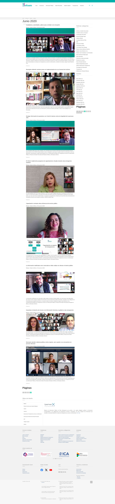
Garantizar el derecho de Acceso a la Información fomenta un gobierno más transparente (50, 310)
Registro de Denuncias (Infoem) (45, 438)
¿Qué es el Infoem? (25, 434)
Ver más (78, 412)
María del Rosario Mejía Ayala (82, 54)
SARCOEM (42, 442)
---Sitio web (78, 476)
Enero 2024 (78, 78)
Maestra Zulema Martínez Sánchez (83, 49)
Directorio (24, 438)
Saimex (25, 408)
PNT (24, 419)
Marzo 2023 (78, 96)
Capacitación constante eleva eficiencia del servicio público (41, 203)
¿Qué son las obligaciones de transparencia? (65, 441)
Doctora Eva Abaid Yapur (81, 36)
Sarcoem (25, 411)
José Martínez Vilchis (80, 45)
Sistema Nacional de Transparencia (83, 65)
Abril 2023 (78, 95)
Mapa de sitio (78, 470)
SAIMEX (41, 441)
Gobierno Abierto (79, 38)
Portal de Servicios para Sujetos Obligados (31, 406)
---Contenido (78, 478)
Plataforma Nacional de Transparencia (46, 437)
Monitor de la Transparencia (81, 441)
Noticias (31, 18)
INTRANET (42, 434)
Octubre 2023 (79, 84)
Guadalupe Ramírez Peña (81, 40)
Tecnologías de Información (81, 67)
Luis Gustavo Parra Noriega (81, 47)
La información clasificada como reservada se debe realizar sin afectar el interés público (49, 265)
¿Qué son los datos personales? (63, 437)
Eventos (23, 470)
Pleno (23, 437)
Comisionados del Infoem (81, 34)
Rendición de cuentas (80, 60)
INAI (77, 41)
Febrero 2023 (79, 98)
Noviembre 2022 (79, 104)
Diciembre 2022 (79, 102)
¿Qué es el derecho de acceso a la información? (66, 434)
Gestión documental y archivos (81, 438)
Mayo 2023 (78, 93)
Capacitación (78, 434)
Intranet (25, 424)
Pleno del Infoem (79, 56)
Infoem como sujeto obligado (27, 439)
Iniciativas (82, 5)
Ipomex (25, 403)
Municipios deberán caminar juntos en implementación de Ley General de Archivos (48, 69)
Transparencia (75, 5)
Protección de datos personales (82, 58)
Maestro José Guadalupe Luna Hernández (84, 52)
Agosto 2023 (78, 87)
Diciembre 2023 (79, 80)
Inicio (36, 5)
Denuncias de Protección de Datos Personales (31, 416)
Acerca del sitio (78, 469)
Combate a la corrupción (80, 437)
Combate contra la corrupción (82, 32)
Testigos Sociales (26, 421)
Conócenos (41, 5)
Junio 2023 (78, 91)
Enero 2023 (78, 100)
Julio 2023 (78, 89)
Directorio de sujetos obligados (63, 442)
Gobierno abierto (67, 5)
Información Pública (49, 5)
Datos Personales (58, 5)
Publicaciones (24, 471)
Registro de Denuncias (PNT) (45, 439)
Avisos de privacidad (79, 471)
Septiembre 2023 (79, 85)
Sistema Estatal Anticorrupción (82, 63)
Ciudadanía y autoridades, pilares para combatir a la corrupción (43, 25)
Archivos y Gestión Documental (82, 30)
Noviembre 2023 (79, 82)
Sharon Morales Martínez (81, 61)
